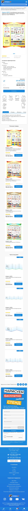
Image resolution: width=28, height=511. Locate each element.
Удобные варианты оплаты (4, 108)
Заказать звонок (6, 57)
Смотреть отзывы (17, 55)
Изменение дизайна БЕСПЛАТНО (4, 100)
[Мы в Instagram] (4, 499)
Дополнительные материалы (14, 486)
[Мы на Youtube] (17, 499)
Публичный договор (14, 472)
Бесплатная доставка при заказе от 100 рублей (23, 101)
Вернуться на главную (5, 384)
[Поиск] (26, 4)
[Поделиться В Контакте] (18, 384)
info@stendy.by (5, 433)
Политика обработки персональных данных (14, 491)
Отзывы (12, 112)
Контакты (14, 467)
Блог (14, 474)
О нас (14, 469)
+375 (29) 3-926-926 (15, 458)
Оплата (25, 112)
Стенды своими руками (14, 484)
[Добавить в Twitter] (23, 384)
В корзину (18, 155)
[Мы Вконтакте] (23, 499)
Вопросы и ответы (14, 489)
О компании (14, 464)
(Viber (11, 455)
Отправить (13, 430)
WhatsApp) (15, 455)
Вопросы (19, 112)
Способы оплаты (14, 482)
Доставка (14, 480)
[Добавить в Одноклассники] (26, 384)
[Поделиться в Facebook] (21, 384)
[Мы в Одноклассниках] (11, 499)
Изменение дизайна (14, 488)
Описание (5, 112)
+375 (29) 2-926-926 (15, 454)
